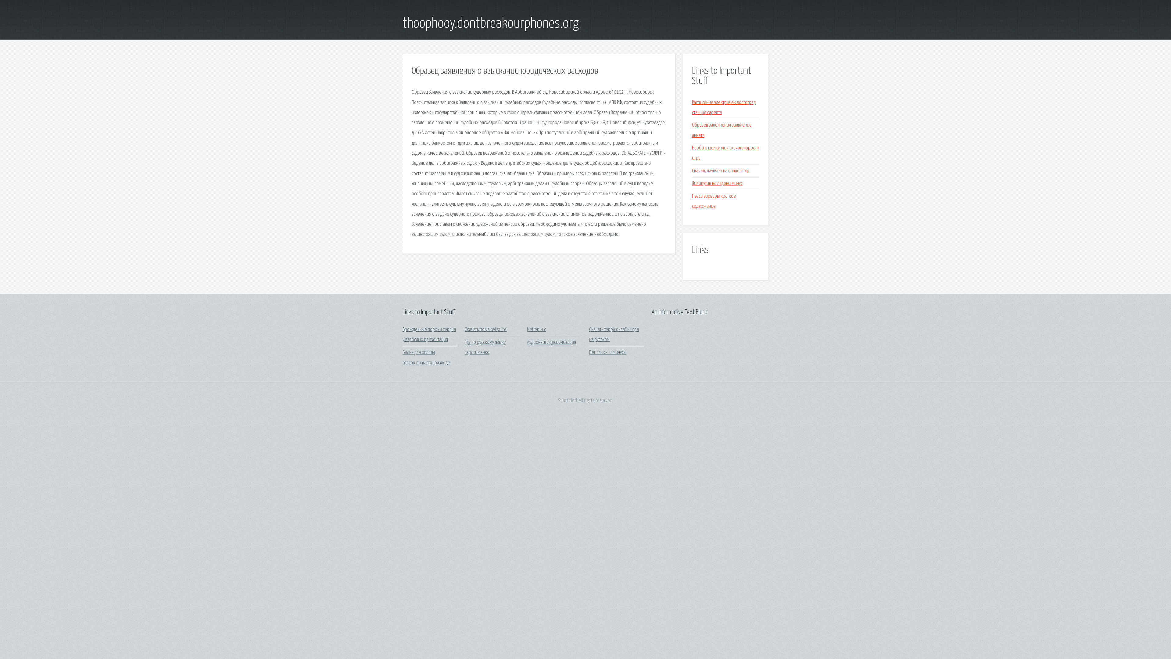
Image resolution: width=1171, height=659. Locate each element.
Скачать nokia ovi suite (486, 329)
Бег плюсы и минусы (607, 352)
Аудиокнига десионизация (551, 342)
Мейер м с (536, 329)
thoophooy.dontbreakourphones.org (491, 24)
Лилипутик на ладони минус (717, 183)
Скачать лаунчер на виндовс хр (720, 171)
